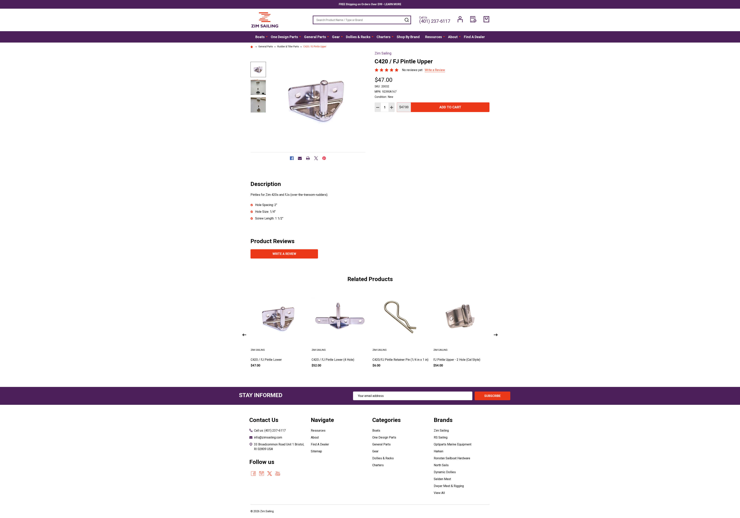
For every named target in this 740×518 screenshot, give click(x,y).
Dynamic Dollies (445, 472)
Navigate (322, 420)
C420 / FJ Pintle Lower (266, 360)
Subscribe (492, 396)
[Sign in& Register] (460, 19)
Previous (244, 335)
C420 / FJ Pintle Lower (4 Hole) (333, 360)
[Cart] (486, 19)
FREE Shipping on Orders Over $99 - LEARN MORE (370, 4)
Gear (336, 37)
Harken (438, 451)
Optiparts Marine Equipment (452, 444)
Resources (433, 37)
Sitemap (316, 451)
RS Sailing (440, 437)
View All (439, 493)
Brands (443, 420)
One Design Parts (284, 37)
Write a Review (435, 70)
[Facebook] (291, 158)
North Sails (441, 465)
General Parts (315, 37)
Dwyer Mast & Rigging (449, 486)
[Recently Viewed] (473, 19)
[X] (316, 158)
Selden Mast (442, 479)
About (453, 37)
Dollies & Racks (358, 37)
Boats (260, 37)
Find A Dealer (474, 37)
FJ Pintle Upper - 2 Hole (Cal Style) (456, 360)
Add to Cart (450, 107)
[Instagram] (261, 473)
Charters (383, 37)
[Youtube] (278, 473)
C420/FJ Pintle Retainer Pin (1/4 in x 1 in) (400, 360)
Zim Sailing (441, 430)
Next (496, 335)
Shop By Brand (408, 37)
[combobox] (362, 20)
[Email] (299, 158)
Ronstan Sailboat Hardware (452, 458)
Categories (386, 420)
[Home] (252, 46)
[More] (267, 36)
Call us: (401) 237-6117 (270, 430)
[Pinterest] (324, 158)
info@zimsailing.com (268, 437)
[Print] (307, 158)
